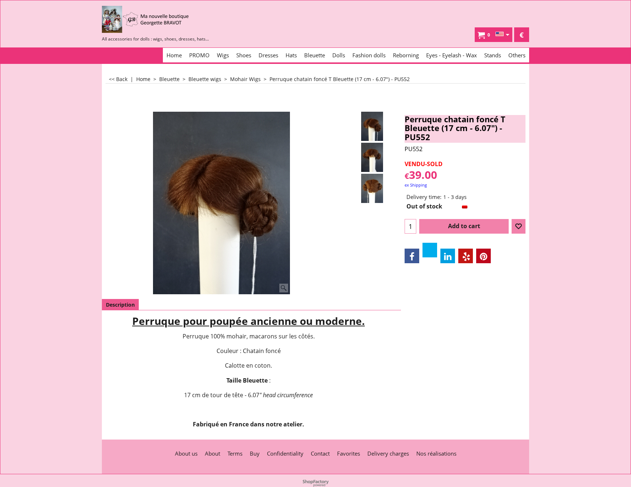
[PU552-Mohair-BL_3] (372, 188)
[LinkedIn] (447, 256)
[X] (429, 250)
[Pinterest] (483, 256)
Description (120, 304)
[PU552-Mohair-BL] (372, 157)
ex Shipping (416, 185)
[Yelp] (465, 256)
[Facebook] (412, 256)
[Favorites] (518, 226)
